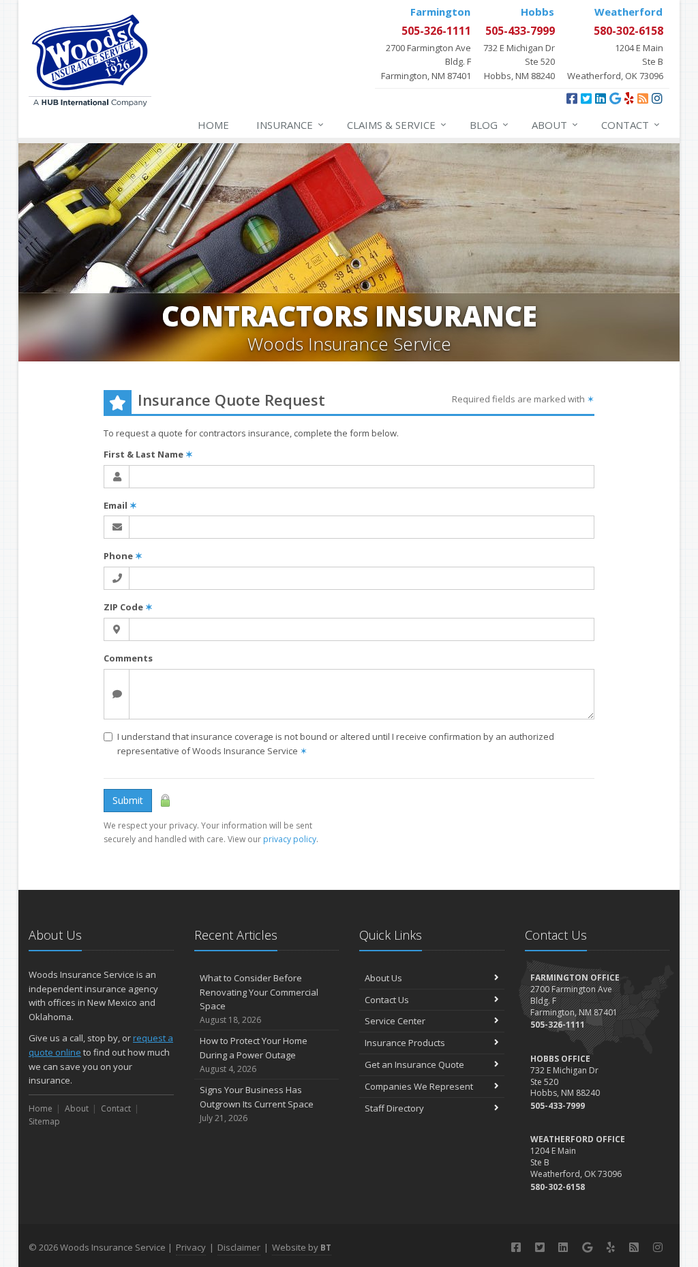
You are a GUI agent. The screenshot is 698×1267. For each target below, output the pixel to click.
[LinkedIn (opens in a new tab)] (600, 98)
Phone (123, 556)
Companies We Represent (419, 1086)
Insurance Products (405, 1043)
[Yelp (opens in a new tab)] (629, 98)
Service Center (395, 1021)
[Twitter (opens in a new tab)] (586, 98)
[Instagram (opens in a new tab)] (657, 98)
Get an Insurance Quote (414, 1064)
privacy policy (289, 839)
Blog (489, 124)
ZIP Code (128, 607)
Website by (301, 1247)
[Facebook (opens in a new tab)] (571, 98)
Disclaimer (238, 1247)
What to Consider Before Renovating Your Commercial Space (259, 999)
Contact (630, 124)
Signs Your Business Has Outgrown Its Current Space (257, 1104)
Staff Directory (394, 1108)
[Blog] (642, 98)
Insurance (290, 124)
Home (213, 125)
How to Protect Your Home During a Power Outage (253, 1054)
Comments (128, 658)
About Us (383, 978)
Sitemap (44, 1121)
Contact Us (387, 1000)
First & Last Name (148, 454)
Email (120, 505)
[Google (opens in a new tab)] (615, 98)
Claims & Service (396, 124)
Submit (127, 800)
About (555, 124)
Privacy (191, 1247)
